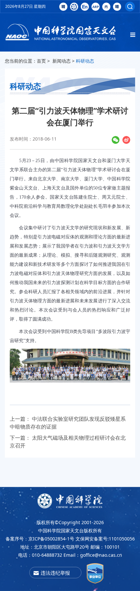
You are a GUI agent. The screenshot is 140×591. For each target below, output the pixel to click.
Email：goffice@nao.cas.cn (92, 555)
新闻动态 (61, 61)
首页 (41, 61)
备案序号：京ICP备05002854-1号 (40, 539)
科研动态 (85, 61)
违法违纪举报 (55, 572)
